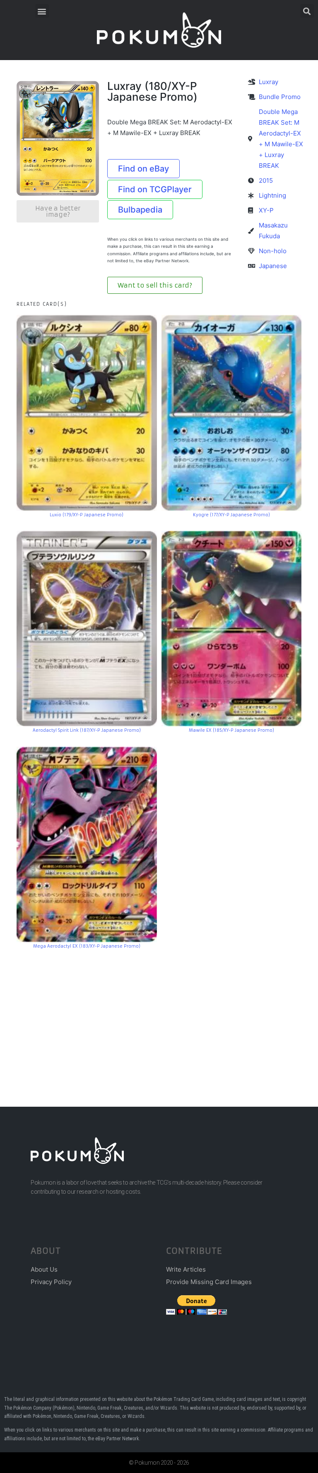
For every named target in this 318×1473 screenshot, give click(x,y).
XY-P (266, 210)
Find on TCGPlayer (155, 189)
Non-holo (273, 251)
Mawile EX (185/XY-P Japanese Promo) (231, 730)
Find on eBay (143, 169)
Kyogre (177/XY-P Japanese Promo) (231, 515)
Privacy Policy (51, 1282)
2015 (266, 180)
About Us (44, 1269)
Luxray (268, 82)
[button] (42, 11)
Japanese (273, 266)
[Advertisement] (159, 1016)
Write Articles (186, 1269)
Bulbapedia (140, 210)
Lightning (272, 195)
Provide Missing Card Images (209, 1282)
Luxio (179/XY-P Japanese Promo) (86, 515)
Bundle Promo (280, 97)
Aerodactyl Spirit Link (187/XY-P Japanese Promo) (87, 730)
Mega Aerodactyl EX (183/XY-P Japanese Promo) (86, 946)
